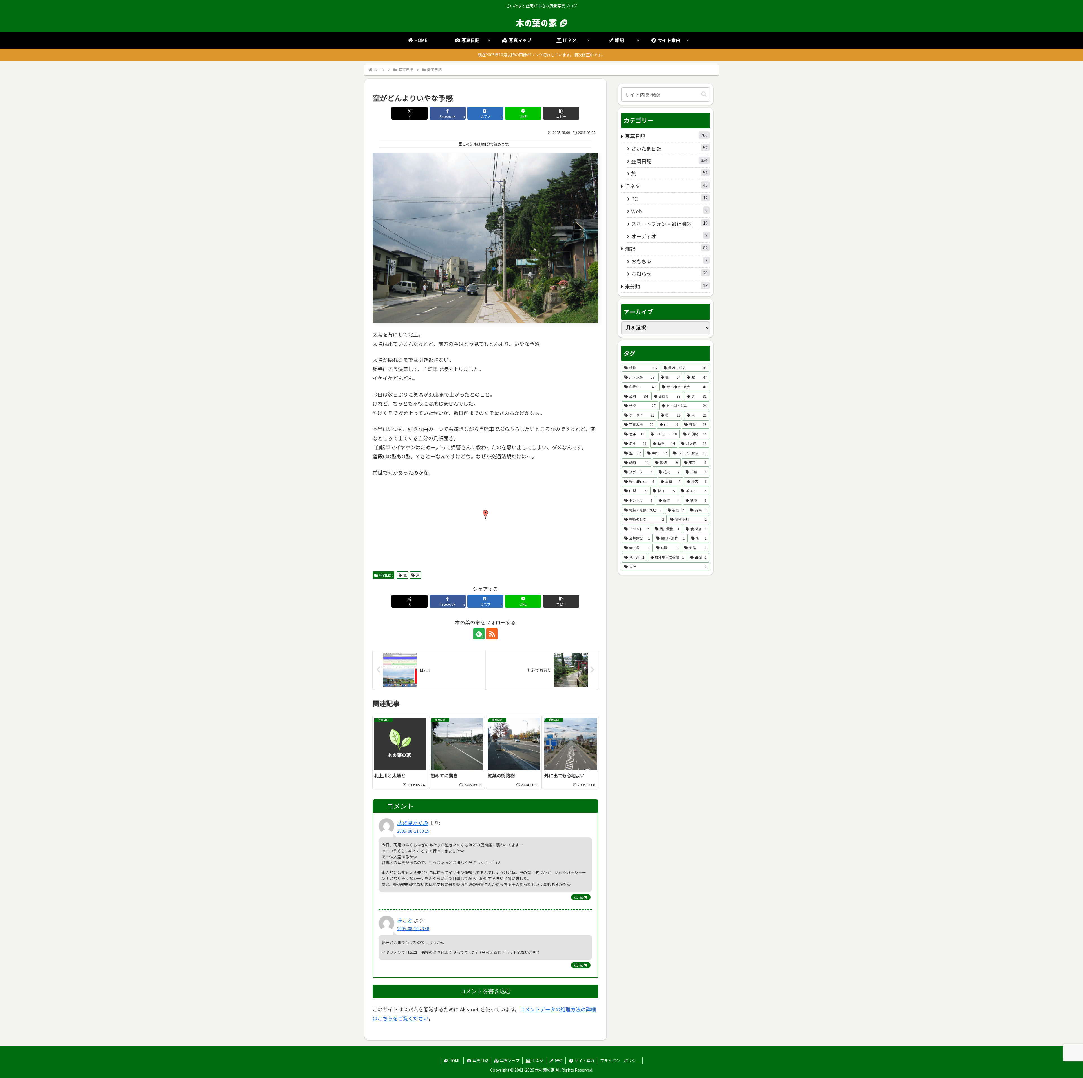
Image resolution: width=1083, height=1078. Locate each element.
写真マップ (509, 1060)
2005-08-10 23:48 (413, 928)
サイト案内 (584, 1060)
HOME (454, 1060)
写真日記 (480, 1060)
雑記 (558, 1060)
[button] (561, 113)
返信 (583, 897)
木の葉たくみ (412, 822)
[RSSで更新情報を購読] (492, 633)
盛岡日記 (386, 575)
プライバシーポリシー (620, 1060)
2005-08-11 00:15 (413, 831)
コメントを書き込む (485, 991)
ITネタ (537, 1060)
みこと (404, 920)
